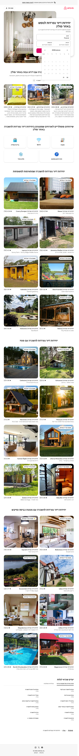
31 (63, 77)
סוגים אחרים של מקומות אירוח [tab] (65, 683)
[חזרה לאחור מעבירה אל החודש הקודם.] (67, 50)
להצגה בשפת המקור (27, 2)
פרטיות (41, 753)
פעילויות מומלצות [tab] (49, 683)
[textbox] (62, 45)
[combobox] (53, 38)
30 (67, 77)
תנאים (36, 753)
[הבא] (34, 80)
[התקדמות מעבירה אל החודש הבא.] (45, 50)
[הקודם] (43, 80)
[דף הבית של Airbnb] (69, 8)
